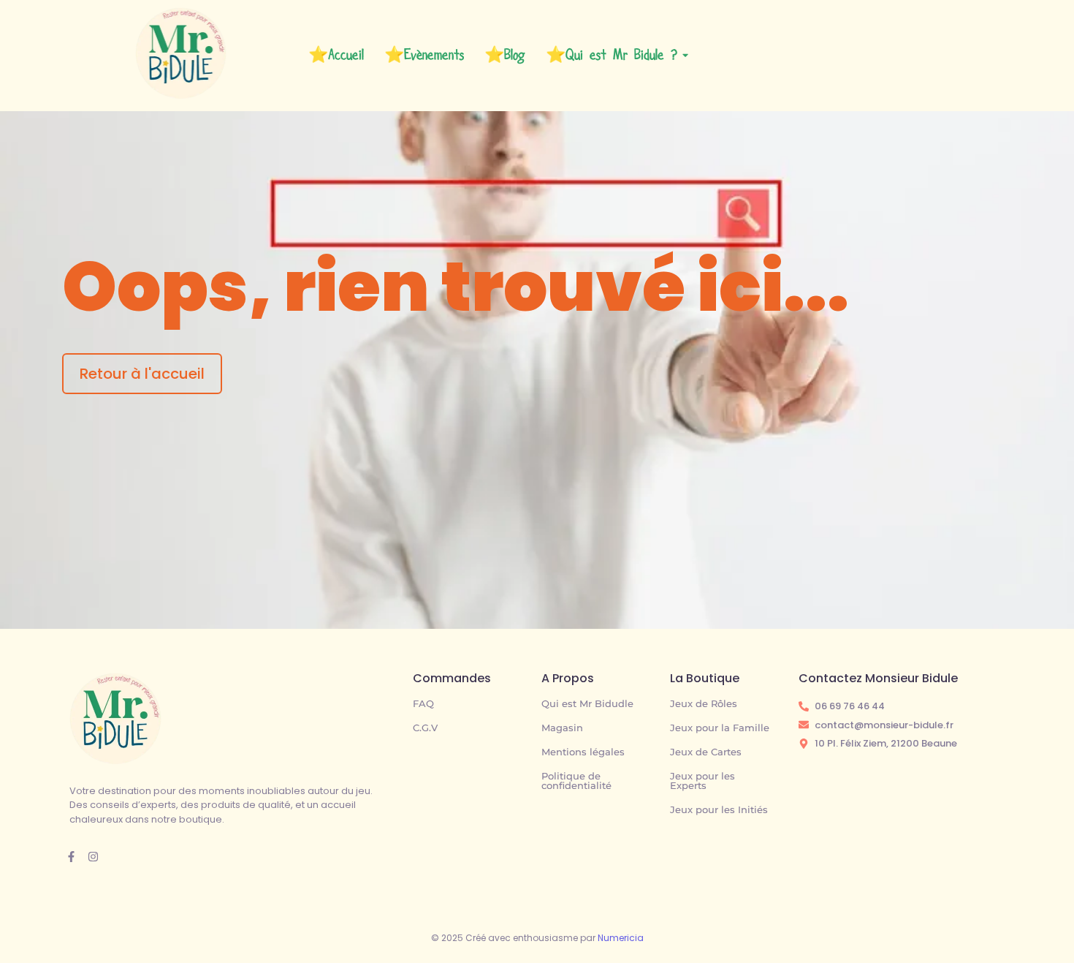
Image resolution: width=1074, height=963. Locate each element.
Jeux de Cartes (706, 752)
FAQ (423, 703)
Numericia (621, 938)
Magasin (562, 727)
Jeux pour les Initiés (719, 809)
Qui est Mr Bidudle (587, 703)
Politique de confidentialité (576, 780)
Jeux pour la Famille (719, 727)
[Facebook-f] (71, 856)
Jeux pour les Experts (702, 780)
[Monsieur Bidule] (115, 718)
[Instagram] (93, 856)
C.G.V (425, 727)
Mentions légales (583, 752)
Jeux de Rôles (703, 703)
